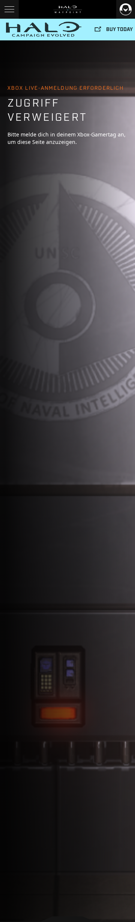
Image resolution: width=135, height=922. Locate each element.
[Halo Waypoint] (67, 9)
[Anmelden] (125, 9)
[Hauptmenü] (9, 9)
